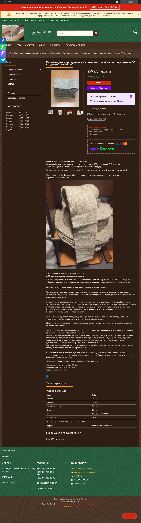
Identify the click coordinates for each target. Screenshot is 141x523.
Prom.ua (84, 499)
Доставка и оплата (75, 45)
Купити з (94, 88)
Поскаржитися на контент (66, 504)
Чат (131, 516)
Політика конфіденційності (88, 504)
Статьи (11, 84)
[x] (50, 377)
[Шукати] (95, 33)
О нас (42, 45)
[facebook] (47, 377)
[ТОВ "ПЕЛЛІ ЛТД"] (16, 33)
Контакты (55, 45)
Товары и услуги (25, 45)
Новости (12, 79)
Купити (99, 83)
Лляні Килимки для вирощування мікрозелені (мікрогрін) (35, 53)
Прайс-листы (14, 74)
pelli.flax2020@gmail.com (85, 472)
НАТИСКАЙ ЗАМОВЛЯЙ (104, 7)
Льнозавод (7, 457)
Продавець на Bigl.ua (70, 501)
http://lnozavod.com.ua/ (84, 468)
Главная (7, 45)
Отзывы (11, 93)
